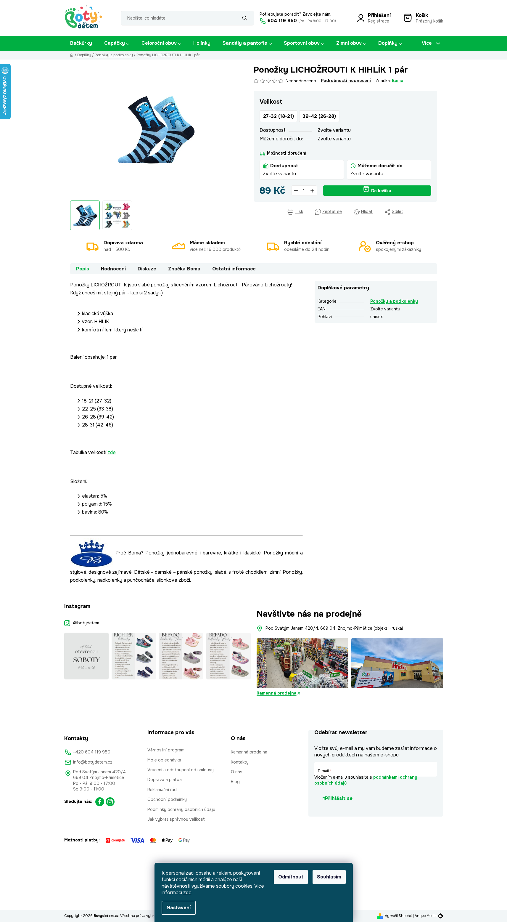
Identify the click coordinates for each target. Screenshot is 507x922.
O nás (236, 772)
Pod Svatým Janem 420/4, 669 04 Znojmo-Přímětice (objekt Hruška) (334, 628)
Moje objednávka (164, 760)
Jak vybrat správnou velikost (176, 819)
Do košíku (381, 190)
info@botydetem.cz (92, 762)
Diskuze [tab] (147, 269)
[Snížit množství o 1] (296, 190)
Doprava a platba (164, 779)
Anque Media (426, 915)
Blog (235, 781)
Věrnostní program (165, 750)
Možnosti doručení (286, 153)
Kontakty (240, 762)
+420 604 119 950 (91, 752)
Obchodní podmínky (167, 799)
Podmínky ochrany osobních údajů (181, 809)
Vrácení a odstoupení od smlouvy (180, 769)
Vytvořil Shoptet (398, 915)
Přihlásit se (339, 798)
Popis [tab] (82, 269)
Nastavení (179, 908)
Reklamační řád (162, 789)
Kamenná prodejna (277, 693)
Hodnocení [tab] (113, 269)
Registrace (378, 21)
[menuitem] (81, 43)
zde (187, 892)
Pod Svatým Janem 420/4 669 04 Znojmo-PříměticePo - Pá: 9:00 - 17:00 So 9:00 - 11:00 (99, 780)
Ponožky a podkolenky (394, 301)
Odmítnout (290, 877)
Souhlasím (329, 877)
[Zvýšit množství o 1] (312, 190)
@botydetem (86, 623)
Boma (397, 80)
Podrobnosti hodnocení (346, 80)
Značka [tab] (184, 269)
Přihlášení (379, 15)
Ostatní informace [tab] (234, 269)
